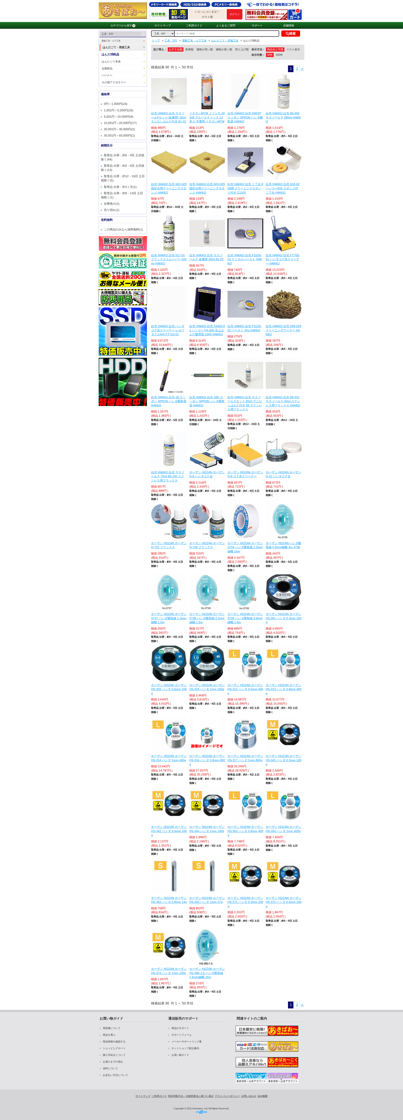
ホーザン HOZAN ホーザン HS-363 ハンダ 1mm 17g (207, 900)
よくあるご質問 (225, 25)
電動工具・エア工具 (111, 41)
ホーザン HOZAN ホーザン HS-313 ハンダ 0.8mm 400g (283, 689)
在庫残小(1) (111, 203)
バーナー (107, 75)
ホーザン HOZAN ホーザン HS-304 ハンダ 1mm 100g (207, 687)
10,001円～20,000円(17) (120, 123)
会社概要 (263, 1096)
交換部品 (107, 68)
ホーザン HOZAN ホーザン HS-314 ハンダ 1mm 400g (169, 758)
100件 (279, 54)
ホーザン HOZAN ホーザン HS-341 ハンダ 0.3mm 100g (283, 760)
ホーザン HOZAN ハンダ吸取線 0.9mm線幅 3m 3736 (283, 545)
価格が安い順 (204, 49)
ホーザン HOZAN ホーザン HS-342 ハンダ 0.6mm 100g (169, 831)
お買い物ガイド (180, 1055)
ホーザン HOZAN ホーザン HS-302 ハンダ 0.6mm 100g (169, 689)
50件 (270, 54)
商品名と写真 (275, 49)
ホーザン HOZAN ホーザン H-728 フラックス (207, 545)
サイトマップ (162, 25)
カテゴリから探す (121, 25)
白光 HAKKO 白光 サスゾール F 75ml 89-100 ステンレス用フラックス (167, 476)
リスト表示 (293, 49)
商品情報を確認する (114, 1041)
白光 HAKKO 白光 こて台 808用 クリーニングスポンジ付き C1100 (245, 188)
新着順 (189, 49)
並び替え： (160, 49)
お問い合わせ (248, 1096)
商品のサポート (180, 1028)
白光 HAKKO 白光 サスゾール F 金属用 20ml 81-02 (206, 257)
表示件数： (258, 54)
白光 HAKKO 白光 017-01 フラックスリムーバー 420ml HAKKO (168, 259)
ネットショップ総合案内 (185, 1048)
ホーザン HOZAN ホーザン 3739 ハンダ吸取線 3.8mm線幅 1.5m (245, 618)
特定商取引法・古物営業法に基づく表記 (190, 1096)
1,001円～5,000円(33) (118, 110)
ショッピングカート (114, 1048)
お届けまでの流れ (113, 1061)
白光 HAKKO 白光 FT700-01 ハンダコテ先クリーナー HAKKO (283, 259)
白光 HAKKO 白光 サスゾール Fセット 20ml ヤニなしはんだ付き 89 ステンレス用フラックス (245, 403)
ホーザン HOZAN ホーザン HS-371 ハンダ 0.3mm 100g (245, 902)
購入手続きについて (114, 1055)
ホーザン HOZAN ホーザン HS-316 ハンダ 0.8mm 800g (207, 760)
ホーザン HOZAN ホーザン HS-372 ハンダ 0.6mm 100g (283, 902)
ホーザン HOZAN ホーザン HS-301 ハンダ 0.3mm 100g (283, 618)
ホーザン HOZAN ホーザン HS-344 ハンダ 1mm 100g (207, 829)
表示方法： (258, 49)
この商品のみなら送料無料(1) (123, 229)
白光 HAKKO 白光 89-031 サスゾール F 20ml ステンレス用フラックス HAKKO (283, 401)
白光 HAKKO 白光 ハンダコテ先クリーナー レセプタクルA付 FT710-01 (167, 330)
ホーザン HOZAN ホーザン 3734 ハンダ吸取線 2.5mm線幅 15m (245, 547)
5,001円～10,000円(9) (118, 116)
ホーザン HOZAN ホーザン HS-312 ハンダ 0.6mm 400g (245, 689)
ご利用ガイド (194, 25)
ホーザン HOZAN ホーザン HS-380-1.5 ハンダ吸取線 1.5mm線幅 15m (207, 973)
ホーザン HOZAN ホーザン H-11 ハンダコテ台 (283, 474)
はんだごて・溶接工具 (116, 47)
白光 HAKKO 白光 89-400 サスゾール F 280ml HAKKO (283, 117)
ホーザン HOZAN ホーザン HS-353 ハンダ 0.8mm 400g (245, 831)
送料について (110, 1068)
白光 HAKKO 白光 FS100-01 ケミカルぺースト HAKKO (245, 259)
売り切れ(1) (111, 210)
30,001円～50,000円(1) (119, 135)
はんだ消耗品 (110, 54)
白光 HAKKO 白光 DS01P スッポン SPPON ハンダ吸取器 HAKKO (245, 117)
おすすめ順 (175, 49)
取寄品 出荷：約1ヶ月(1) (120, 187)
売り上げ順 (242, 49)
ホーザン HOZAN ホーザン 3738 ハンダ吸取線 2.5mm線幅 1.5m (207, 618)
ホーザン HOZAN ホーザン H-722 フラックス (169, 545)
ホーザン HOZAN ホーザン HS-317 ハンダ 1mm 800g (245, 758)
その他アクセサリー (114, 82)
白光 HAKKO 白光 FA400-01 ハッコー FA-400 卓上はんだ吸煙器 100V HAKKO (207, 330)
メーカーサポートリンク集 (186, 1041)
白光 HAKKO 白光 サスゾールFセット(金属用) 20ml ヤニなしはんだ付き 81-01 (168, 117)
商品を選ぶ (109, 1034)
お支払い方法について (115, 1075)
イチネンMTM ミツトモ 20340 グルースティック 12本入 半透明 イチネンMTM (207, 117)
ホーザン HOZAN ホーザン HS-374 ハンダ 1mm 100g (169, 971)
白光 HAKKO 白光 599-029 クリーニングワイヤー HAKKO (283, 330)
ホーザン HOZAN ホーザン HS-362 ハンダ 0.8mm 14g (169, 900)
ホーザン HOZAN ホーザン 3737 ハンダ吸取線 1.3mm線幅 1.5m (169, 618)
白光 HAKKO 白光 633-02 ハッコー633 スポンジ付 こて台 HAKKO (283, 188)
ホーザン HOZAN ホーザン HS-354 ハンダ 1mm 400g (283, 829)
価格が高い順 (224, 49)
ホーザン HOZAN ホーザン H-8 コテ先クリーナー (245, 474)
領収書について (111, 1028)
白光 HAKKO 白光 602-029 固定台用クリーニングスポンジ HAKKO (169, 188)
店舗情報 (288, 25)
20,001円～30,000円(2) (119, 129)
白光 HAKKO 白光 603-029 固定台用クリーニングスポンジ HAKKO (207, 188)
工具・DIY (107, 34)
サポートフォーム (181, 1034)
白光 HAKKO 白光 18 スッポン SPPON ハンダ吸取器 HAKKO (168, 401)
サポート (257, 25)
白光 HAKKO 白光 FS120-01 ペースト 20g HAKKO (245, 328)
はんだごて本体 (111, 61)
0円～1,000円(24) (115, 103)
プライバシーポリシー (227, 1096)
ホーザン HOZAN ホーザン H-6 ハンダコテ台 (207, 474)
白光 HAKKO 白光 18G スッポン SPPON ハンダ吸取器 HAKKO (207, 401)
